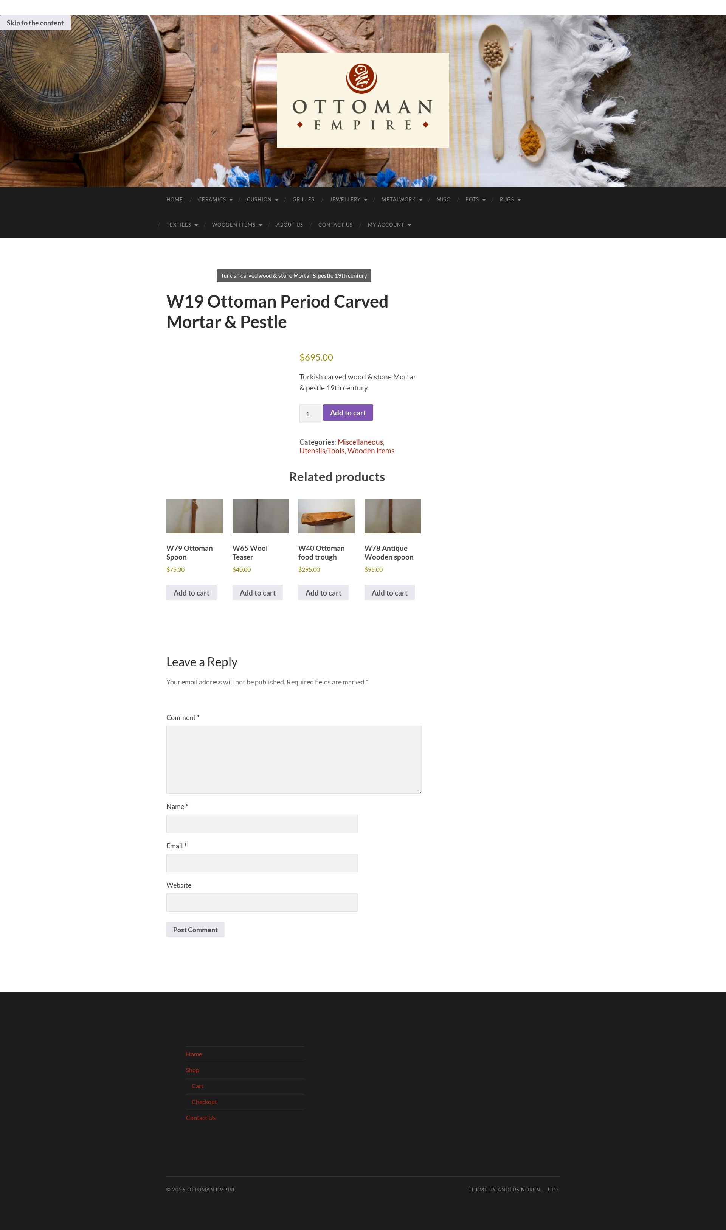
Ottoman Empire (211, 1189)
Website (178, 885)
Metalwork (399, 199)
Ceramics (212, 199)
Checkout (204, 1101)
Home (174, 199)
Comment (183, 717)
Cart (197, 1085)
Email (176, 845)
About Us (289, 225)
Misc (443, 199)
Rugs (507, 199)
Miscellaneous (360, 441)
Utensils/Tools (321, 450)
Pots (472, 199)
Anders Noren (519, 1189)
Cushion (259, 199)
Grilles (304, 199)
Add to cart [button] (191, 592)
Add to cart (348, 412)
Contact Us (335, 225)
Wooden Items (234, 225)
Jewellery (345, 199)
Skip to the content (35, 23)
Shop (192, 1069)
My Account (386, 225)
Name (177, 806)
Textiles (178, 225)
